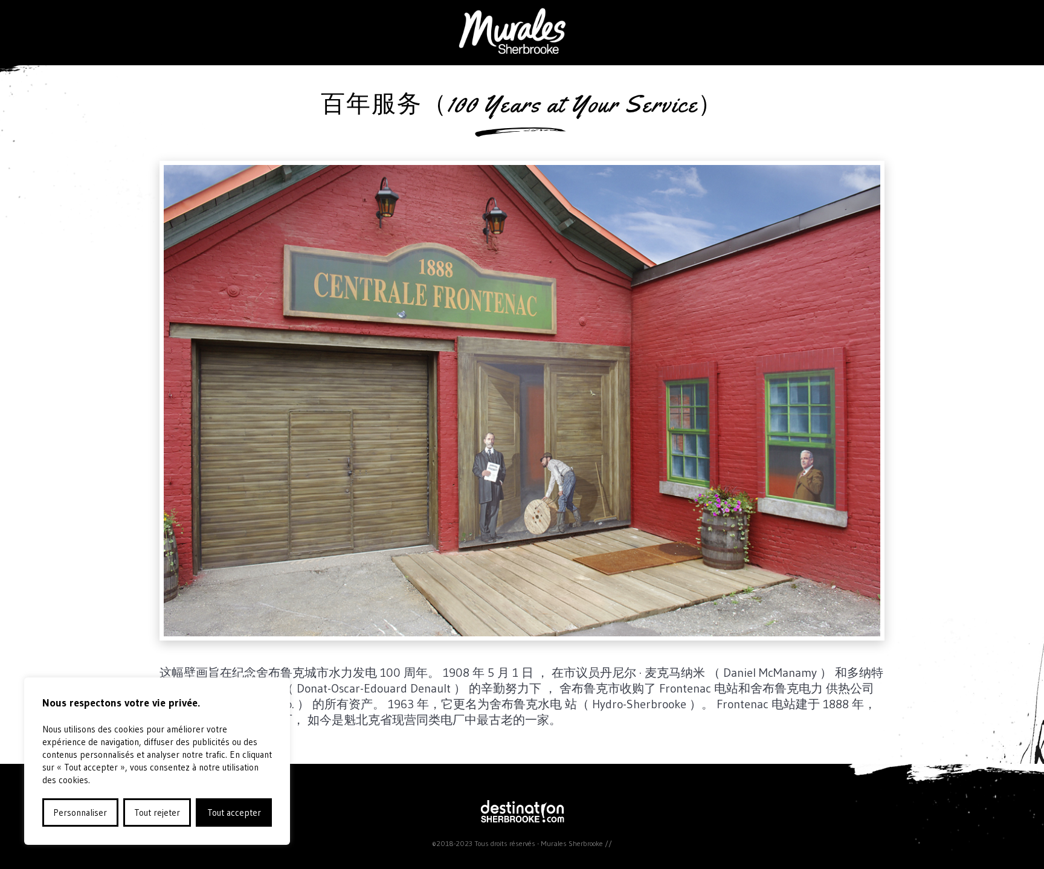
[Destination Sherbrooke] (522, 818)
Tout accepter (234, 812)
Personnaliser (80, 812)
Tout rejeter (157, 812)
